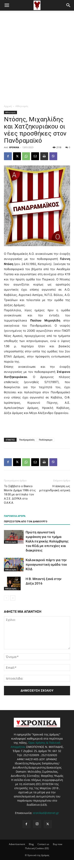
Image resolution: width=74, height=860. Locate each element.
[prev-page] (6, 598)
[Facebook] (8, 156)
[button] (6, 5)
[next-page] (12, 598)
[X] (17, 156)
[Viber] (53, 156)
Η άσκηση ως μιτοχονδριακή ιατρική (54, 488)
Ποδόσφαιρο (45, 439)
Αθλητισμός (21, 106)
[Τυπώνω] (44, 156)
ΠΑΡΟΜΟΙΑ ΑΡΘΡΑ (14, 516)
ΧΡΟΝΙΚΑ (14, 147)
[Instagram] (37, 824)
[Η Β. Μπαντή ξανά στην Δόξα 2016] (14, 583)
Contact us (43, 844)
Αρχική (8, 106)
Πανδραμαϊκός (27, 439)
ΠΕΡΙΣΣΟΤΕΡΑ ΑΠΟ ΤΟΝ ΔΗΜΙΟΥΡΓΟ (25, 521)
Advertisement (17, 844)
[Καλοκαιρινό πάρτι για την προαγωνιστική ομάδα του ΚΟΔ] (14, 564)
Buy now (57, 844)
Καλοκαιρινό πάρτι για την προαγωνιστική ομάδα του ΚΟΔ (46, 564)
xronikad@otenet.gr (46, 813)
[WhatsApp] (26, 156)
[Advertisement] (37, 49)
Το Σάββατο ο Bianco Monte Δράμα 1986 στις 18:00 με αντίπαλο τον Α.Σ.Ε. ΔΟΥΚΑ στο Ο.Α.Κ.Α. (20, 494)
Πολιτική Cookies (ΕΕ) (37, 848)
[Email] (35, 156)
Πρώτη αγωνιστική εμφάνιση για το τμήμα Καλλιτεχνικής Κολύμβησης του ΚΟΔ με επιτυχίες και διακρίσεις (47, 541)
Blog (31, 844)
